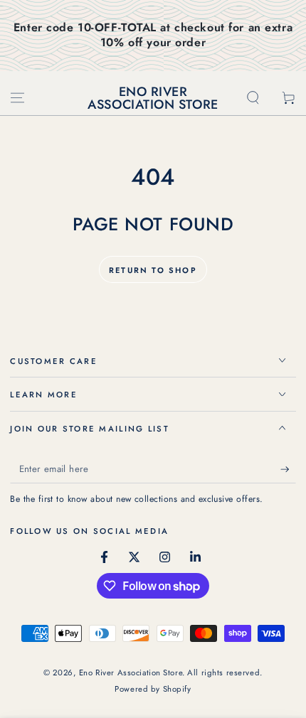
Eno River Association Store (130, 672)
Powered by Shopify (153, 689)
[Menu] (17, 97)
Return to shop (153, 270)
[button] (253, 97)
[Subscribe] (288, 470)
